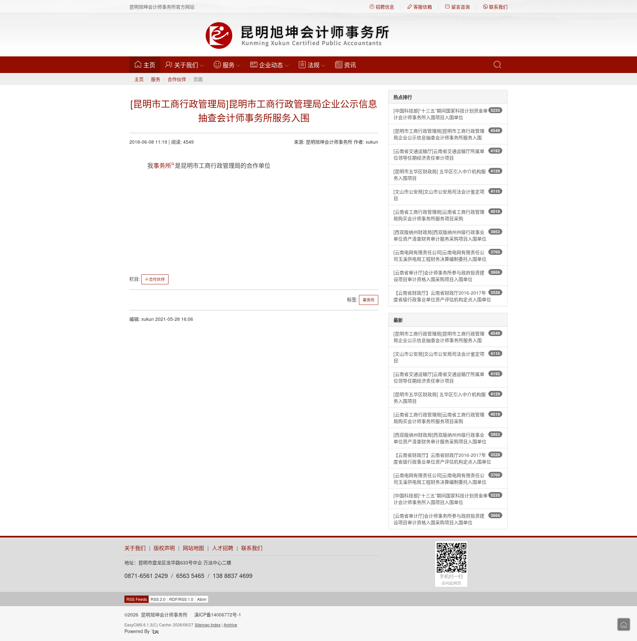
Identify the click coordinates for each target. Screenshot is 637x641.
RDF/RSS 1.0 (181, 599)
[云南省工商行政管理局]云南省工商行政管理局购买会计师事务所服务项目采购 (446, 215)
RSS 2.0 (158, 599)
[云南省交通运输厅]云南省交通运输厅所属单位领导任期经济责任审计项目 (446, 154)
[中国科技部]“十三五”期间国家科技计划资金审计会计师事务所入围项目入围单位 (446, 113)
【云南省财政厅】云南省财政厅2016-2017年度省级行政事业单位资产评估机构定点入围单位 (446, 296)
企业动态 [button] (271, 64)
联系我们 (498, 6)
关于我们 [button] (186, 64)
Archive (230, 624)
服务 (155, 79)
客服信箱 (422, 6)
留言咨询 (460, 6)
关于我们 (135, 548)
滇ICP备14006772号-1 (217, 614)
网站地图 (193, 548)
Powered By (137, 631)
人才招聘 (222, 548)
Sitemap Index (208, 624)
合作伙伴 (177, 79)
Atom (201, 599)
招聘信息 (384, 6)
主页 (151, 64)
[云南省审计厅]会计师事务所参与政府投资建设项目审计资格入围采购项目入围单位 (446, 275)
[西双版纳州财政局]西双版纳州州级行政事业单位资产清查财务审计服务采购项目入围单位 (446, 235)
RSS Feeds (136, 599)
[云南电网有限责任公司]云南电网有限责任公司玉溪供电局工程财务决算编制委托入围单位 (446, 255)
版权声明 (164, 548)
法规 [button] (313, 64)
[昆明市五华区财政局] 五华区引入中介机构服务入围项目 (446, 174)
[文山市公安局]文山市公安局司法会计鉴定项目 (446, 194)
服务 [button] (229, 64)
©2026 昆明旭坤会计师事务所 (155, 614)
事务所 (162, 165)
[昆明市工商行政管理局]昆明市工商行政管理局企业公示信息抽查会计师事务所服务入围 (446, 134)
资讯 (350, 64)
